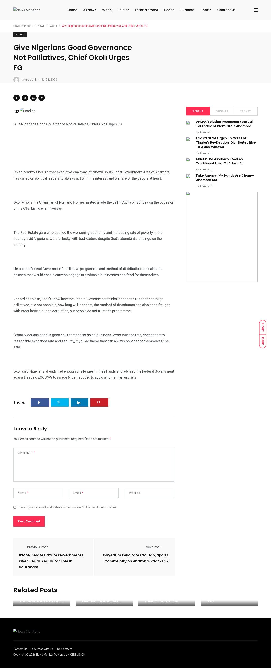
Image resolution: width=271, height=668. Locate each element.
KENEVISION (77, 654)
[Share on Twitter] (25, 98)
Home (72, 10)
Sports (206, 10)
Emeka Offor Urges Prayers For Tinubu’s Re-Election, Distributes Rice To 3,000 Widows (226, 142)
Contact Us (226, 10)
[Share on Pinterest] (41, 98)
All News (89, 10)
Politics (123, 10)
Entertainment (146, 10)
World (107, 10)
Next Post (153, 547)
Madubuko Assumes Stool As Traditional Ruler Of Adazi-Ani (220, 161)
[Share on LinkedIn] (33, 98)
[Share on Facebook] (16, 98)
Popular (221, 111)
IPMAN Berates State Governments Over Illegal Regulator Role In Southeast (51, 561)
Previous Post (37, 547)
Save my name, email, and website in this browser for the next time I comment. (68, 507)
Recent (198, 111)
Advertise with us (42, 649)
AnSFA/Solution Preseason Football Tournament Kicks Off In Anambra (224, 123)
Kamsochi (206, 132)
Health (169, 10)
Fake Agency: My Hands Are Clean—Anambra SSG (225, 177)
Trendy (245, 111)
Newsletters (64, 649)
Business (188, 10)
